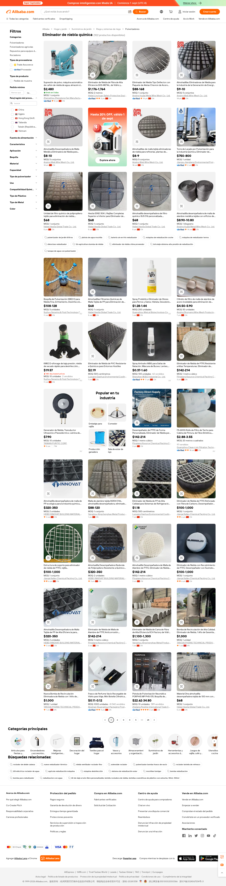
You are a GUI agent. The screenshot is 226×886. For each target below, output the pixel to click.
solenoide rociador (119, 764)
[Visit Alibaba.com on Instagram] (202, 835)
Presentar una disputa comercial (153, 811)
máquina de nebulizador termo (195, 237)
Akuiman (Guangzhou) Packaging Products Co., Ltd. (107, 707)
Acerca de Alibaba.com (18, 793)
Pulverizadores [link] (132, 29)
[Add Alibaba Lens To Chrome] (50, 858)
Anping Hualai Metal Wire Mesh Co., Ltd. (151, 95)
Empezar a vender (190, 805)
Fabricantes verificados (105, 799)
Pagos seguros (57, 799)
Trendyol (146, 872)
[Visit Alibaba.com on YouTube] (208, 835)
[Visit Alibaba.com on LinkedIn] (190, 835)
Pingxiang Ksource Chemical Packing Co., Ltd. (196, 376)
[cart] (171, 12)
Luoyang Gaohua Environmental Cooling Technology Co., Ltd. (107, 376)
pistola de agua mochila (92, 237)
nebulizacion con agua (52, 778)
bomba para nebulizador (23, 778)
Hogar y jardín (60, 29)
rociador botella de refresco (188, 764)
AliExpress (69, 872)
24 (148, 720)
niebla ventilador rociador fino (89, 764)
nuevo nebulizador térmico (55, 764)
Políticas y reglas (58, 831)
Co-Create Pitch (14, 805)
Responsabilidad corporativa (19, 811)
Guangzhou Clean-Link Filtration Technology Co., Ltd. (196, 447)
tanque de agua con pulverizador (62, 251)
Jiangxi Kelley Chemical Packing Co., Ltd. (196, 514)
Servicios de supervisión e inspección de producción (68, 824)
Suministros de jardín (82, 29)
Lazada (113, 872)
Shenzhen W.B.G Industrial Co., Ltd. (148, 376)
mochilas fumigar (153, 771)
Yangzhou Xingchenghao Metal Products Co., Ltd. (107, 514)
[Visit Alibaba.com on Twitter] (196, 835)
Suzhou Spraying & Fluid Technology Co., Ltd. (63, 312)
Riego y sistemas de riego (108, 29)
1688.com (81, 872)
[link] (222, 857)
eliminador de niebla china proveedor (128, 244)
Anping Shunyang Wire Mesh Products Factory (196, 312)
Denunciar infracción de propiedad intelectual (154, 824)
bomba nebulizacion (179, 771)
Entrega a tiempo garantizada (64, 811)
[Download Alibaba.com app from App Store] (187, 858)
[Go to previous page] (105, 720)
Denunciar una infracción (150, 831)
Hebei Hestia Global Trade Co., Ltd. (60, 226)
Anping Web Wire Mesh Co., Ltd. (192, 95)
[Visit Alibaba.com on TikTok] (214, 835)
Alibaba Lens (20, 858)
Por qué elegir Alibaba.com (19, 799)
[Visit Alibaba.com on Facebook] (184, 835)
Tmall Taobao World (98, 872)
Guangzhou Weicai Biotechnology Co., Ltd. (151, 312)
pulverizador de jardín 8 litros (60, 237)
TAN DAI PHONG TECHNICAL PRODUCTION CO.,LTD (196, 642)
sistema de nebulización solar (124, 771)
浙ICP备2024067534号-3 (191, 881)
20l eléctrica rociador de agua (26, 771)
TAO (137, 872)
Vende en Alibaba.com (192, 799)
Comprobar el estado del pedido (197, 811)
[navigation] (23, 375)
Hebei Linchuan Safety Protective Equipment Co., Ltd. (107, 95)
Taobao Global (125, 872)
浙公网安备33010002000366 (163, 881)
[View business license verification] (140, 881)
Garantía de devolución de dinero (66, 805)
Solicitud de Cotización (105, 805)
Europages (158, 872)
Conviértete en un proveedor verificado (201, 817)
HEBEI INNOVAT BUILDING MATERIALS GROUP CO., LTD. (63, 514)
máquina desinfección (93, 771)
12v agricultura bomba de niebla (89, 244)
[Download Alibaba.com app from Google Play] (209, 858)
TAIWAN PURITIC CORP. (55, 443)
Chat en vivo (144, 805)
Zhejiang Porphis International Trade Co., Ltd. (151, 707)
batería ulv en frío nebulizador (124, 237)
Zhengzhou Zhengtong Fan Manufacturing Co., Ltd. (63, 98)
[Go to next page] (154, 720)
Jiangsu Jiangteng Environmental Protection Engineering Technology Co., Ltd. (196, 162)
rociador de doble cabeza (24, 764)
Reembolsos (144, 817)
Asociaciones (188, 823)
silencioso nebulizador (57, 244)
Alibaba (45, 29)
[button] (130, 12)
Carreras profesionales (17, 817)
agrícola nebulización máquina (61, 771)
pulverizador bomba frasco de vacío (151, 764)
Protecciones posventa (61, 817)
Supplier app (129, 858)
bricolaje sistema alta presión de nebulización (173, 244)
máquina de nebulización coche (159, 237)
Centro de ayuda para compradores (155, 799)
